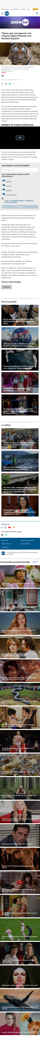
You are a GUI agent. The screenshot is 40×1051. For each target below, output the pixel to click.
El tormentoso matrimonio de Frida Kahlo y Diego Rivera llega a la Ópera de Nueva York (19, 411)
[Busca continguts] (37, 13)
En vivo (36, 9)
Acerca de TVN (25, 544)
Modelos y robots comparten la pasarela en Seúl (16, 390)
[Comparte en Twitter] (6, 84)
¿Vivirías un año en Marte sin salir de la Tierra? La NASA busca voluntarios (19, 345)
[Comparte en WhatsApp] (10, 84)
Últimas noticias (5, 9)
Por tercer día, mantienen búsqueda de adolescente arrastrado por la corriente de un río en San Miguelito (19, 489)
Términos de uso (6, 544)
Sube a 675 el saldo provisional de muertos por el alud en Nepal (17, 468)
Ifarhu (28, 9)
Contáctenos (5, 547)
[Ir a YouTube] (9, 527)
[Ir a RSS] (14, 527)
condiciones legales (17, 200)
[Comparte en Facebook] (2, 84)
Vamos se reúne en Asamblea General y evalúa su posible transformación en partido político (19, 445)
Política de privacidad (27, 540)
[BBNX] (3, 553)
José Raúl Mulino (15, 9)
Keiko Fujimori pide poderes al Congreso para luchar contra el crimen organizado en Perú (19, 512)
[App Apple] (2, 535)
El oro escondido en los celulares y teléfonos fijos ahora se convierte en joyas (18, 321)
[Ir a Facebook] (2, 527)
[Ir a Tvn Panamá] (19, 13)
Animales (6, 287)
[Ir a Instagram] (5, 527)
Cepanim (23, 9)
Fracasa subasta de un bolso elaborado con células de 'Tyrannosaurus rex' (20, 367)
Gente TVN (4, 540)
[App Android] (6, 535)
